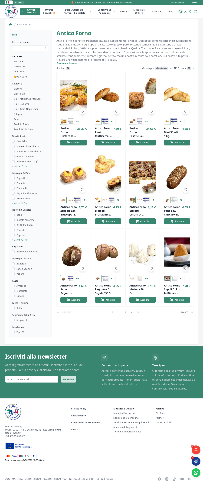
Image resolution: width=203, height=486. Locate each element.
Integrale (19, 114)
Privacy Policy (78, 408)
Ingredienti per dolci (27, 251)
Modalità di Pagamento (125, 426)
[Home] (10, 24)
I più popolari (21, 66)
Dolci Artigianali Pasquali (27, 98)
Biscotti (18, 88)
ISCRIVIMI (68, 379)
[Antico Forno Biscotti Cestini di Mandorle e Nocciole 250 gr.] (142, 174)
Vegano (20, 273)
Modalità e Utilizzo (139, 11)
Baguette (21, 178)
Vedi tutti (19, 71)
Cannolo (20, 230)
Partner (160, 417)
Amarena (21, 285)
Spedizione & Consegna (126, 417)
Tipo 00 (20, 332)
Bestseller (19, 61)
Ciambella (21, 188)
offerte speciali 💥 (49, 11)
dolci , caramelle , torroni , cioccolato (74, 11)
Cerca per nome (20, 42)
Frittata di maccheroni (28, 146)
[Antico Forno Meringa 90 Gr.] (142, 252)
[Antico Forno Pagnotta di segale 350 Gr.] (108, 252)
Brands (123, 11)
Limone (20, 295)
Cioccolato (19, 93)
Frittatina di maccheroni (29, 151)
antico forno (23, 24)
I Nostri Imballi (164, 422)
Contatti (75, 429)
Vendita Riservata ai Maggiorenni (131, 422)
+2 (77, 121)
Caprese (20, 235)
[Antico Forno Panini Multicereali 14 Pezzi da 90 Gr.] (108, 95)
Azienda (156, 11)
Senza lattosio (24, 268)
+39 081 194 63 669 (15, 436)
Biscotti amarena (25, 219)
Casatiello (21, 141)
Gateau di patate (25, 156)
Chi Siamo (161, 413)
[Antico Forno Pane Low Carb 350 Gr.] (177, 174)
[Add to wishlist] (82, 111)
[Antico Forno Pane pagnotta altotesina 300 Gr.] (73, 252)
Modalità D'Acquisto (123, 413)
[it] (9, 2)
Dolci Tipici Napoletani (26, 108)
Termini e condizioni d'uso (127, 431)
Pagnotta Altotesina (26, 193)
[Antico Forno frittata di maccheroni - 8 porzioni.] (73, 95)
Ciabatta (20, 183)
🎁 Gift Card (20, 76)
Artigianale (22, 320)
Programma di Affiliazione (85, 422)
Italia (19, 307)
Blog (170, 11)
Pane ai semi (23, 198)
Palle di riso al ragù (27, 161)
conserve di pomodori (104, 11)
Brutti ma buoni (24, 224)
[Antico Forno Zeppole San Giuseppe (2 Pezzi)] (73, 174)
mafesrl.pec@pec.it (71, 479)
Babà (19, 214)
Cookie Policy (78, 415)
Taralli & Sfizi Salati (24, 129)
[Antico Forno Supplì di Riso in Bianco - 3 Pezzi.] (177, 252)
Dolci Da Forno (21, 103)
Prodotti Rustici (22, 124)
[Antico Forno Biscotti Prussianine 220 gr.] (108, 174)
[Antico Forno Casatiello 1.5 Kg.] (142, 95)
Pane (16, 119)
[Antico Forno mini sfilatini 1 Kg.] (177, 95)
